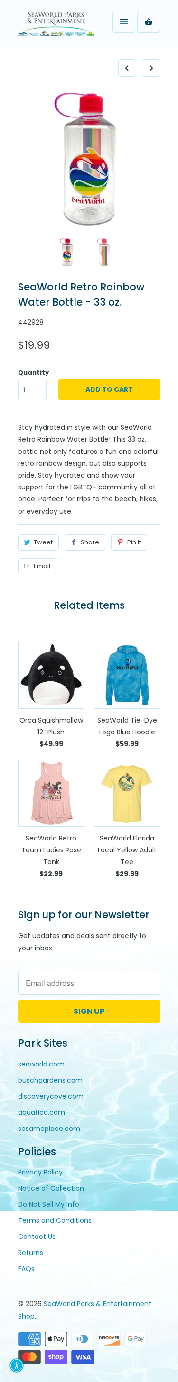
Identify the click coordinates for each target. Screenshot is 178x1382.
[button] (16, 1365)
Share (90, 542)
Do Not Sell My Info (48, 1204)
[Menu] (123, 22)
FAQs (26, 1269)
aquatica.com (41, 1112)
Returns (30, 1252)
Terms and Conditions (55, 1220)
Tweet (43, 542)
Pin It (134, 542)
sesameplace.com (49, 1128)
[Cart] (148, 22)
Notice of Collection (51, 1188)
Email (42, 565)
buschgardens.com (50, 1080)
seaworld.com (41, 1064)
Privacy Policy (40, 1172)
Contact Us (37, 1236)
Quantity (33, 372)
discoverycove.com (51, 1096)
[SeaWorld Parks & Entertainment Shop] (56, 27)
